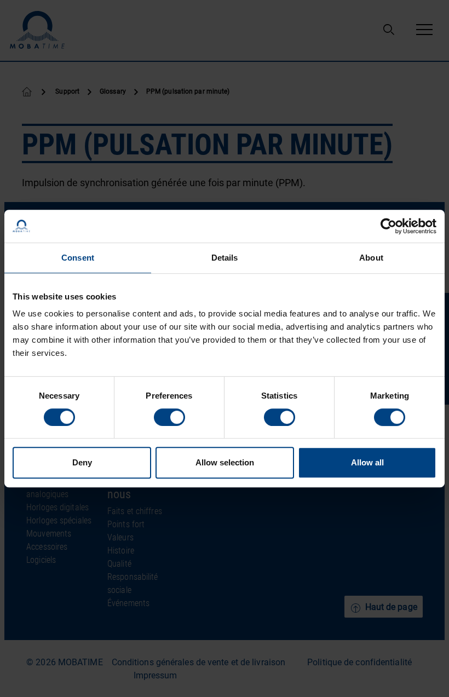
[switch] (169, 417)
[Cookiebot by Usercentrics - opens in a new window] (388, 226)
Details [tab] (224, 257)
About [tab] (371, 257)
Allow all (367, 462)
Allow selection (224, 462)
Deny (82, 462)
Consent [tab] (77, 257)
